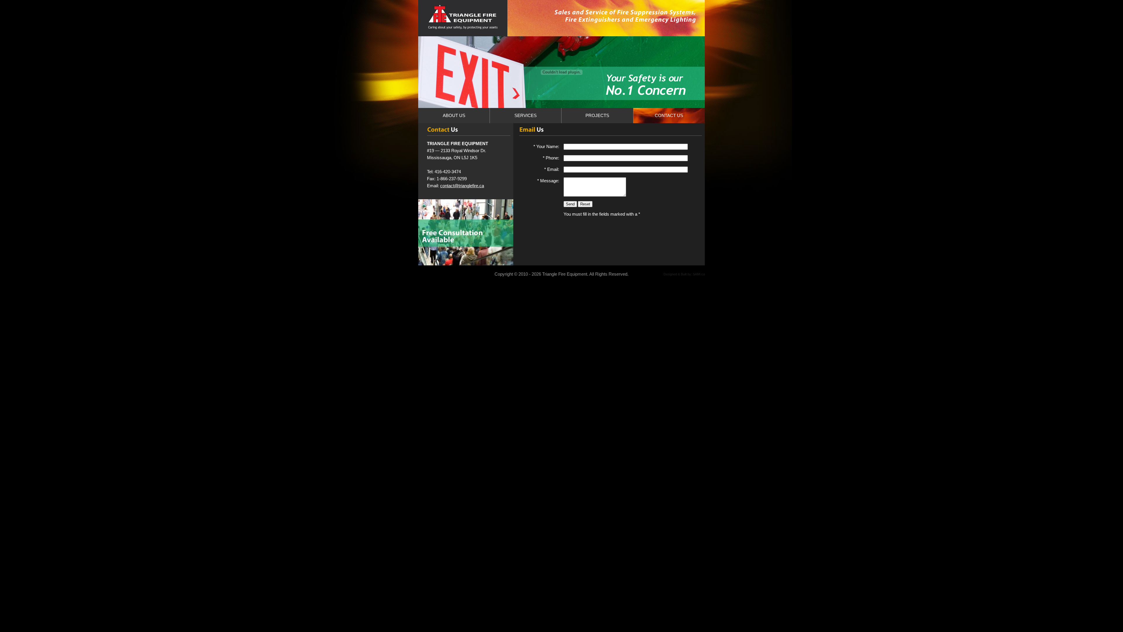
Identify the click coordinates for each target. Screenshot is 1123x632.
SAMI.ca (699, 274)
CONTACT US (669, 115)
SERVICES (525, 115)
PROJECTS (597, 115)
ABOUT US (454, 115)
